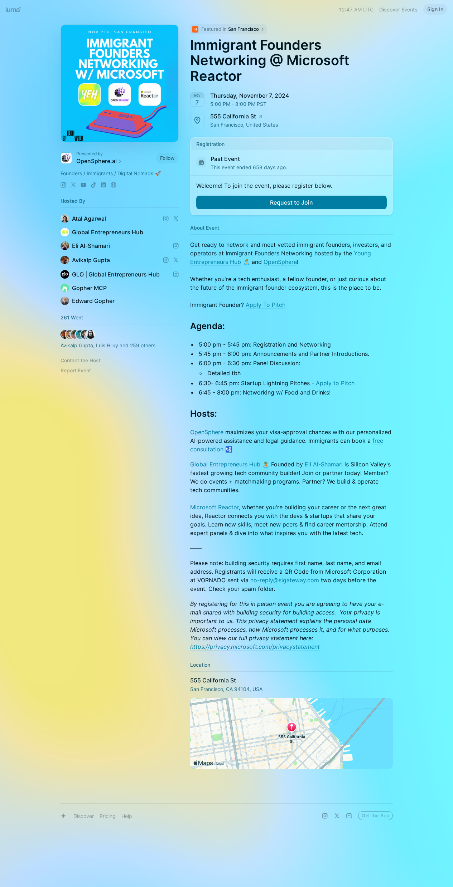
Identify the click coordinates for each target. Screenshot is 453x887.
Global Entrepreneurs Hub (225, 464)
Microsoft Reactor (214, 507)
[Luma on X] (337, 816)
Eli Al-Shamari (324, 464)
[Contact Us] (349, 816)
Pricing (108, 816)
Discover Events (398, 9)
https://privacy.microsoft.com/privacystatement (255, 646)
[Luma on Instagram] (325, 816)
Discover (83, 816)
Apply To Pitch (265, 304)
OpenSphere (280, 261)
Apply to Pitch (335, 383)
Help (126, 816)
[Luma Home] (13, 9)
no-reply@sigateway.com (284, 580)
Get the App (375, 815)
